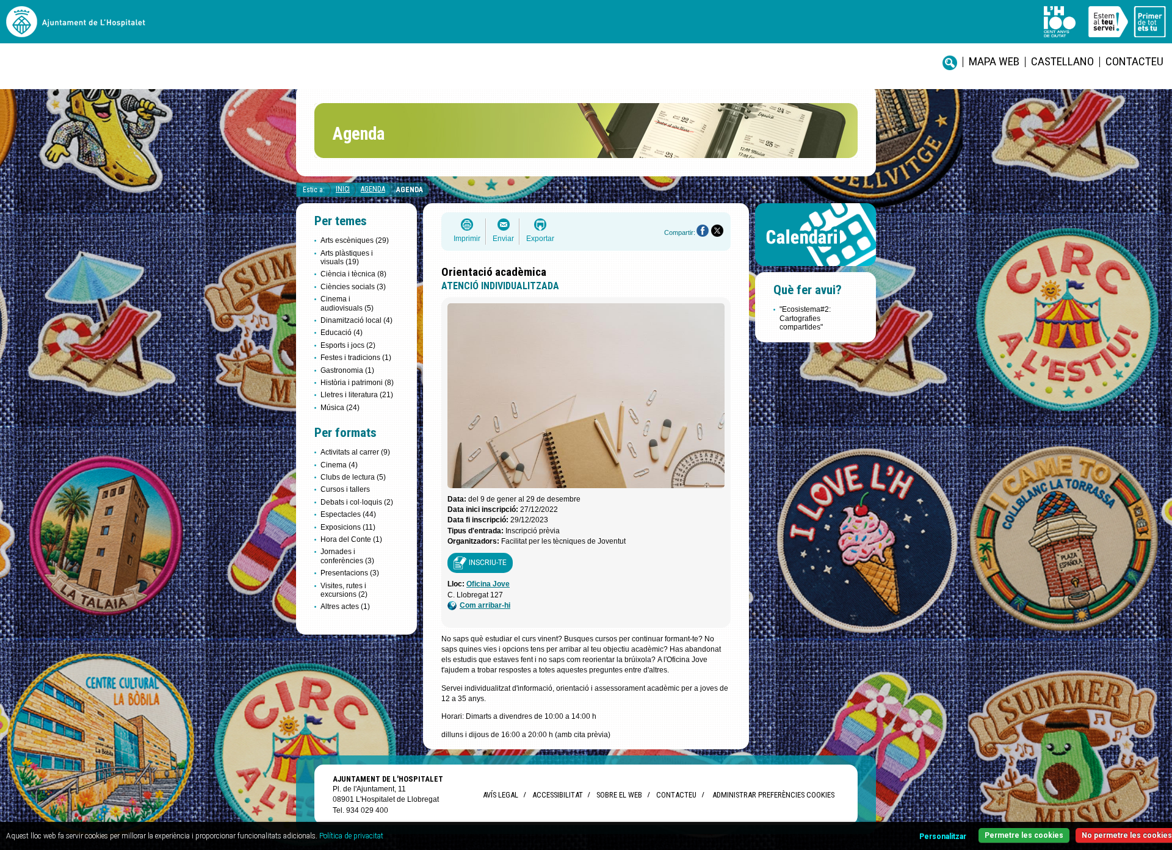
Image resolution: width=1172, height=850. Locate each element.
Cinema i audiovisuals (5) (347, 303)
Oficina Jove (488, 584)
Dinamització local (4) (356, 320)
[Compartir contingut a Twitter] (717, 231)
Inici (343, 189)
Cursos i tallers (345, 489)
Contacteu (1134, 61)
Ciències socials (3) (353, 287)
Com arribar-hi (485, 605)
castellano (1062, 61)
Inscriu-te (488, 562)
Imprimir (467, 238)
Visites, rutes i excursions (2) (343, 590)
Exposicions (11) (347, 527)
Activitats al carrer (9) (355, 452)
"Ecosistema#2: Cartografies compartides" (805, 318)
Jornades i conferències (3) (347, 555)
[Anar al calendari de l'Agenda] (815, 269)
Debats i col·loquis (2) (356, 502)
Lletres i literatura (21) (356, 395)
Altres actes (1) (345, 606)
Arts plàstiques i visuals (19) (346, 257)
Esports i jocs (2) (347, 345)
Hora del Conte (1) (351, 539)
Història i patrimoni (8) (357, 382)
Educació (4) (341, 332)
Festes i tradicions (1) (355, 357)
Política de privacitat (351, 836)
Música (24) (340, 407)
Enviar (503, 238)
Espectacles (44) (348, 514)
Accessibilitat (557, 794)
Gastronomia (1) (347, 370)
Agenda (373, 189)
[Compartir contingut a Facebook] (702, 231)
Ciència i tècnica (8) (353, 274)
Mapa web (994, 61)
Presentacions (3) (349, 573)
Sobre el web (619, 794)
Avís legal (500, 794)
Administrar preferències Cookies (773, 794)
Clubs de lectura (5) (353, 477)
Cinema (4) (339, 465)
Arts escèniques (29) (354, 240)
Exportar (540, 238)
